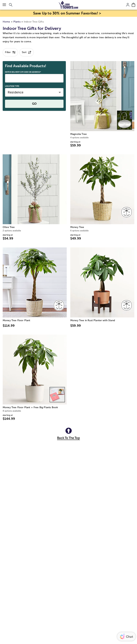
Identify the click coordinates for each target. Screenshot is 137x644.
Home (6, 21)
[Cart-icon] (133, 5)
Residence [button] (15, 92)
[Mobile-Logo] (68, 5)
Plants (17, 21)
